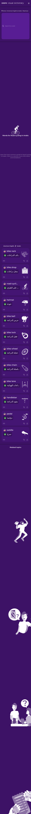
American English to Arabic (14, 11)
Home (4, 11)
